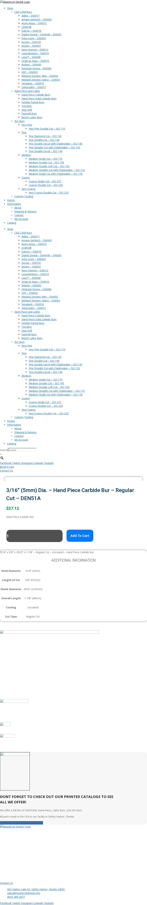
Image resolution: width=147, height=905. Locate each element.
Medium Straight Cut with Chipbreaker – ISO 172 (57, 170)
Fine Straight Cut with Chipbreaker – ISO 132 (54, 147)
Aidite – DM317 (30, 15)
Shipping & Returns (25, 211)
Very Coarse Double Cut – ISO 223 (48, 192)
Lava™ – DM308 (31, 57)
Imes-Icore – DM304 (34, 38)
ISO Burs (19, 121)
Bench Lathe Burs (32, 117)
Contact (18, 215)
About (17, 207)
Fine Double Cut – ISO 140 (44, 140)
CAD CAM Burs (23, 12)
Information (14, 204)
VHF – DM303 (30, 72)
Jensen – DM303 (31, 45)
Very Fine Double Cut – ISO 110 (47, 128)
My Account (21, 219)
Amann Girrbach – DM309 (37, 19)
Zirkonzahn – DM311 (34, 87)
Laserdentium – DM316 (35, 53)
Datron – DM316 (31, 30)
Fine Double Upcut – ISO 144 (45, 151)
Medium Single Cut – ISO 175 (45, 158)
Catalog (11, 222)
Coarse (26, 177)
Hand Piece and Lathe (27, 91)
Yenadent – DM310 (33, 83)
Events (11, 200)
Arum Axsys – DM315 (34, 23)
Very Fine (27, 125)
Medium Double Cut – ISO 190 (46, 162)
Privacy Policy (15, 853)
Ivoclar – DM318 (31, 42)
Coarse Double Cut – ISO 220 (46, 185)
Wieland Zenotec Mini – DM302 (40, 76)
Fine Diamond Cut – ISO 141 (45, 136)
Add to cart (79, 536)
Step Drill (27, 109)
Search (4, 450)
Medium (26, 155)
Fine (24, 132)
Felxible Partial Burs (33, 102)
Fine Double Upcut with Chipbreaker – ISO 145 (55, 143)
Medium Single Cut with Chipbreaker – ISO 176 (55, 173)
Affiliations (13, 845)
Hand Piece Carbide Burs (36, 94)
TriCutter (27, 106)
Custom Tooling (23, 196)
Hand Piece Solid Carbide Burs (39, 98)
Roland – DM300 (31, 64)
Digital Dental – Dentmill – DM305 (41, 34)
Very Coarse (28, 189)
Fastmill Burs (29, 113)
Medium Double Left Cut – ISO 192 (49, 166)
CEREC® (26, 27)
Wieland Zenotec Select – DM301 (41, 79)
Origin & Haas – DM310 (35, 61)
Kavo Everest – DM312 (35, 49)
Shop (10, 8)
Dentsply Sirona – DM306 (36, 68)
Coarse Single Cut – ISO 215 (45, 181)
